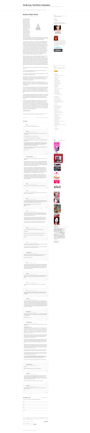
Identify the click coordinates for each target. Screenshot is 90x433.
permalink (28, 114)
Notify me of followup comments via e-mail (29, 421)
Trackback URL (41, 114)
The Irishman (60, 235)
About (24, 9)
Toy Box (27, 9)
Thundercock (64, 237)
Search (55, 15)
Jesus (61, 231)
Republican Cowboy (58, 234)
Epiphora (55, 230)
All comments (56, 20)
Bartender (60, 228)
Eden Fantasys (60, 229)
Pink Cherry (57, 232)
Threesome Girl (59, 237)
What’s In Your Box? (39, 9)
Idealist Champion (25, 117)
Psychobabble (31, 113)
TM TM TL (55, 238)
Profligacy (62, 233)
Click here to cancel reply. (45, 397)
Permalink (35, 157)
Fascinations (60, 230)
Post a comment (32, 114)
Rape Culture (35, 113)
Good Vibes (63, 230)
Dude (56, 229)
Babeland (56, 228)
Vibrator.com (63, 238)
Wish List (44, 9)
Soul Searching (39, 113)
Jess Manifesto (57, 231)
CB (54, 229)
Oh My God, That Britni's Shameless (36, 5)
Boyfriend (64, 228)
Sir (61, 234)
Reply (46, 128)
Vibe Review (59, 238)
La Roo (29, 397)
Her (54, 231)
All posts (56, 19)
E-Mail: (24, 424)
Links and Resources (32, 9)
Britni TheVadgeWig (27, 15)
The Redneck (45, 113)
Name (23, 401)
